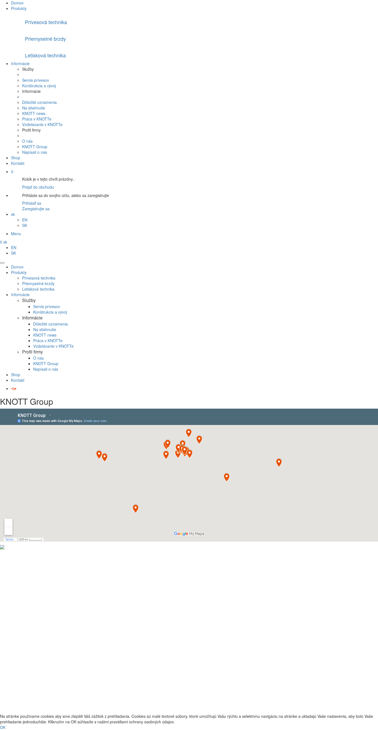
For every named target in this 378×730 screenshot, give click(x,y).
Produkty (19, 8)
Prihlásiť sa (31, 203)
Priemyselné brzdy (38, 283)
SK (24, 225)
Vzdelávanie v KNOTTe (42, 124)
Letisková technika (38, 289)
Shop (15, 157)
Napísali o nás (34, 152)
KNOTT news (33, 113)
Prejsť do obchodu (38, 187)
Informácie (20, 63)
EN (24, 219)
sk (13, 214)
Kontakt (17, 163)
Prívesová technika (38, 278)
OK (3, 727)
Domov (17, 3)
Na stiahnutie (33, 108)
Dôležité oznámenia (39, 102)
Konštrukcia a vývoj (39, 85)
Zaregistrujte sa (36, 208)
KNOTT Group (34, 146)
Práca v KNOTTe (36, 119)
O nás (27, 141)
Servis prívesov (35, 80)
